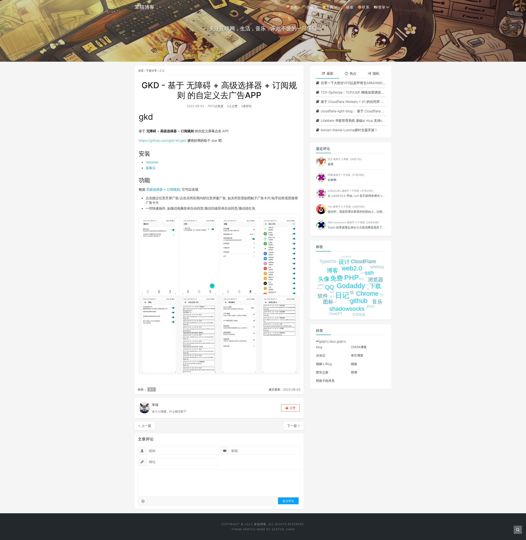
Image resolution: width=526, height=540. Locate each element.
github (358, 300)
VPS (321, 285)
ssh (369, 273)
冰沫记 (320, 355)
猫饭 (354, 364)
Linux (367, 284)
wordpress (346, 256)
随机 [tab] (376, 73)
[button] (290, 407)
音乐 (377, 302)
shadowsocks (346, 309)
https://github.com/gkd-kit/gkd (162, 140)
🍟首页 (292, 7)
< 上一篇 (144, 426)
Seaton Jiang (283, 529)
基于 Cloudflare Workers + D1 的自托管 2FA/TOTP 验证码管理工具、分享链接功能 (353, 102)
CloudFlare (363, 261)
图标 (328, 302)
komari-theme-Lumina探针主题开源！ (349, 130)
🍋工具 (327, 7)
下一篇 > (293, 426)
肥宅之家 (322, 372)
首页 (141, 70)
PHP (351, 277)
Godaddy (351, 286)
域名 (348, 300)
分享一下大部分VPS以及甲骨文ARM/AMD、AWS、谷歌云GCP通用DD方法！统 (353, 83)
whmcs (377, 266)
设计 (344, 262)
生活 (335, 301)
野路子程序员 (325, 381)
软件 (323, 296)
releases (152, 162)
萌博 (354, 372)
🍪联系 (363, 7)
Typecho (328, 261)
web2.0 (352, 268)
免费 (336, 278)
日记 (342, 295)
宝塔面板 (358, 314)
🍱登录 (379, 7)
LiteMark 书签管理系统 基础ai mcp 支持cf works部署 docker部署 (353, 120)
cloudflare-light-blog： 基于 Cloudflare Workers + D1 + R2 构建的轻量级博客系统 (353, 111)
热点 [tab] (353, 73)
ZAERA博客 (359, 347)
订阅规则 (173, 189)
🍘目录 (308, 7)
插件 (332, 296)
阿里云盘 (319, 288)
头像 (324, 279)
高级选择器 (154, 189)
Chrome (367, 293)
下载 (375, 286)
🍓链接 (347, 7)
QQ (329, 287)
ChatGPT (336, 313)
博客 (332, 270)
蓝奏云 (151, 168)
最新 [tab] (330, 73)
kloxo (370, 306)
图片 (382, 294)
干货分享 (151, 70)
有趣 (367, 289)
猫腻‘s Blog (324, 364)
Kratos (249, 529)
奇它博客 (357, 355)
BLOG (363, 273)
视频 (332, 292)
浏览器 (375, 279)
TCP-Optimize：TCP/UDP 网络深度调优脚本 (353, 92)
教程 (361, 278)
